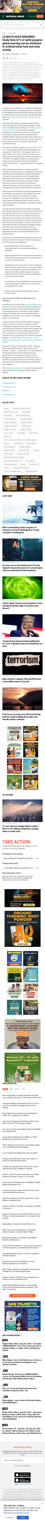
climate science (35, 67)
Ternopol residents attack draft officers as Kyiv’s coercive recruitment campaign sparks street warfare (20, 1105)
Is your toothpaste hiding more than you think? (20, 1153)
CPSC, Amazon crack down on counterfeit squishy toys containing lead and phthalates (21, 1146)
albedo (8, 62)
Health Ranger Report (11, 1335)
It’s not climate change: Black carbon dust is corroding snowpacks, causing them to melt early (20, 828)
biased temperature (25, 64)
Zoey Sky (14, 676)
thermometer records (21, 468)
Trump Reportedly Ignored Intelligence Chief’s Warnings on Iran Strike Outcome (19, 1138)
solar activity (23, 77)
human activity (6, 74)
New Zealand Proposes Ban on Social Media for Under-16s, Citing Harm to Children (19, 1114)
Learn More (10, 1517)
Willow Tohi (15, 562)
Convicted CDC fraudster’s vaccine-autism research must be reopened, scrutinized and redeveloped (21, 1246)
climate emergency (11, 426)
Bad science (12, 33)
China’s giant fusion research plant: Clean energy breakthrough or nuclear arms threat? (22, 605)
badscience (14, 64)
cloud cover (6, 69)
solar (16, 77)
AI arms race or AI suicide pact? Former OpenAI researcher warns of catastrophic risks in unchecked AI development (22, 568)
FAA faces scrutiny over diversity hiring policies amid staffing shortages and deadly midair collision (21, 717)
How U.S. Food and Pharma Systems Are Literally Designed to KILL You (19, 1389)
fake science (31, 443)
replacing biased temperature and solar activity (23, 117)
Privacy (13, 1491)
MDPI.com (5, 391)
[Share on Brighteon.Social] (4, 58)
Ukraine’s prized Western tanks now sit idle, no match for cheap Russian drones (19, 1160)
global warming (24, 72)
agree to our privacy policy (18, 1513)
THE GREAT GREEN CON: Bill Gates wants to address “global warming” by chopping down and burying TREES (22, 340)
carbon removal (37, 64)
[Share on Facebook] (11, 58)
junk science (22, 74)
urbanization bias (27, 79)
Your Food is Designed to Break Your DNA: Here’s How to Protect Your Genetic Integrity (20, 1122)
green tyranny (34, 72)
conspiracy (14, 69)
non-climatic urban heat (22, 75)
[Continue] (40, 1460)
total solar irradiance (14, 79)
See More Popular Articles (22, 1295)
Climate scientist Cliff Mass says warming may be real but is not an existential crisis (20, 1278)
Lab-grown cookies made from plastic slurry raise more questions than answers (20, 1191)
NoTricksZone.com (9, 387)
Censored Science (8, 65)
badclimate (6, 64)
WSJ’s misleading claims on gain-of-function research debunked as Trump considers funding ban (20, 530)
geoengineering (13, 72)
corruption (21, 69)
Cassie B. (14, 524)
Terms (18, 1491)
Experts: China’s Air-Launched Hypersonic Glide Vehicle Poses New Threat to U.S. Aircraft (20, 1175)
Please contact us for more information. (15, 880)
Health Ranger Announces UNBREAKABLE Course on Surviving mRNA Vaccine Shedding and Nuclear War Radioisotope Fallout (22, 1376)
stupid (29, 77)
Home (4, 33)
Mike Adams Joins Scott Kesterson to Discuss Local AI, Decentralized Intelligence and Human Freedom (22, 1362)
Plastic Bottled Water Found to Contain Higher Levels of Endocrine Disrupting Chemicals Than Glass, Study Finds (20, 1287)
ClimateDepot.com (8, 383)
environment (31, 70)
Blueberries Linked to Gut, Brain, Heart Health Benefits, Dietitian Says (19, 1239)
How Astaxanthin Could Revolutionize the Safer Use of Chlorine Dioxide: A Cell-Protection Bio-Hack (21, 1096)
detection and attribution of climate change (20, 440)
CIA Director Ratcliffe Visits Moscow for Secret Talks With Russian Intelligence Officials (20, 1167)
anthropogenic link (33, 62)
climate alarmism (20, 65)
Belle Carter (14, 54)
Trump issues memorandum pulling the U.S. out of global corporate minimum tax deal (22, 643)
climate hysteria (24, 67)
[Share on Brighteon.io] (8, 58)
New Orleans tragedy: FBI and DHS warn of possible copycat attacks (21, 680)
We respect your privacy (22, 1465)
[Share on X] (15, 58)
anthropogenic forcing (18, 62)
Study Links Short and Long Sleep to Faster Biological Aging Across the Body (18, 1262)
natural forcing (31, 74)
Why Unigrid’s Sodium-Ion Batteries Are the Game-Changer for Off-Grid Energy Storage (21, 1270)
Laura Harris (15, 638)
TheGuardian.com (8, 394)
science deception (8, 77)
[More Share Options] (18, 58)
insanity (14, 74)
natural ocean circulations (14, 457)
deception (29, 69)
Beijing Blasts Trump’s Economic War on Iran (18, 1224)
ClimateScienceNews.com (15, 368)
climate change (32, 65)
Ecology (24, 70)
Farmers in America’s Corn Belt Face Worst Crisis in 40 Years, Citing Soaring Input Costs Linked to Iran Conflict (21, 1216)
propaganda (35, 75)
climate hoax (14, 67)
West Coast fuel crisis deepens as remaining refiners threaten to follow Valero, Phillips (19, 1231)
